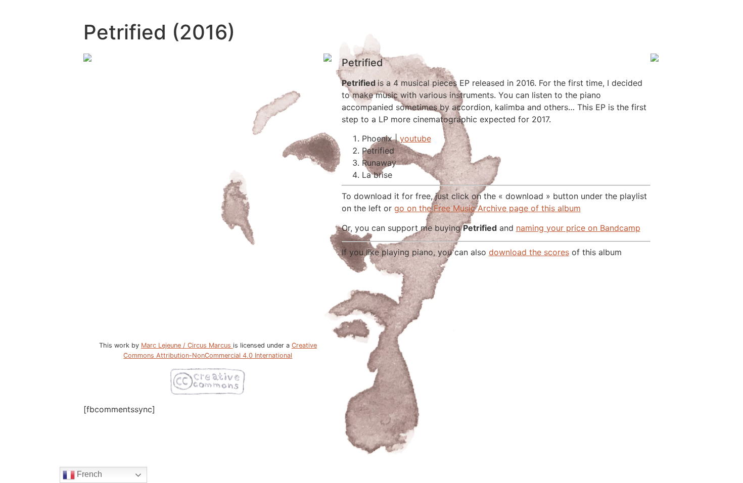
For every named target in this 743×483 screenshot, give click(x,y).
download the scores (529, 252)
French (88, 474)
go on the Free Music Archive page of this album (487, 208)
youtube (415, 138)
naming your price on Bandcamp (578, 228)
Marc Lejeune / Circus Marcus (187, 345)
